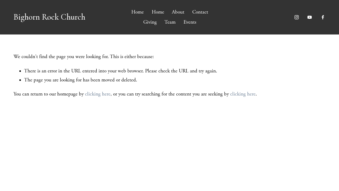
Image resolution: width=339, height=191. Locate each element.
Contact (200, 12)
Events (190, 22)
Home (137, 12)
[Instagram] (296, 17)
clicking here (97, 94)
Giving (150, 22)
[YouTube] (309, 17)
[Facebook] (322, 17)
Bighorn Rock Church (49, 17)
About (178, 12)
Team (170, 22)
